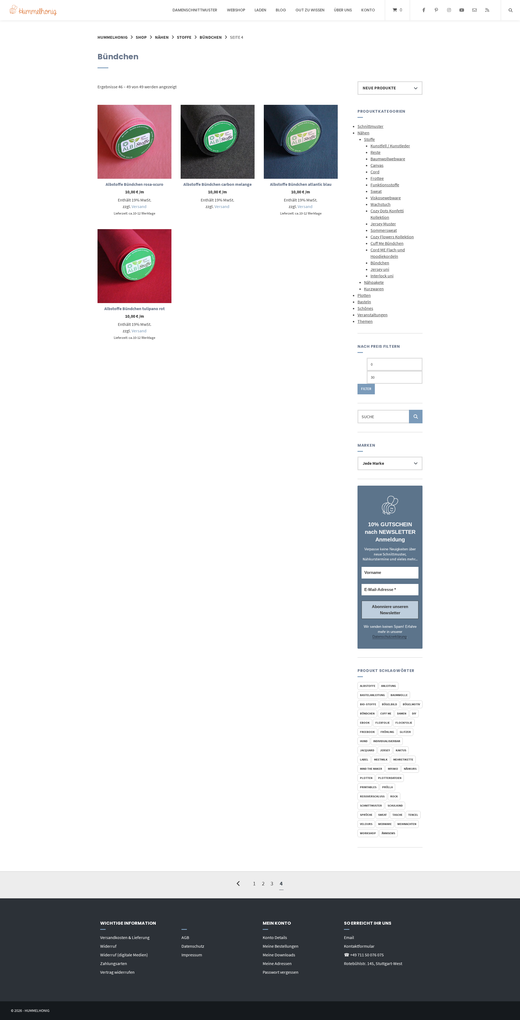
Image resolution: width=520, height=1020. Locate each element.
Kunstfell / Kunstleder (390, 145)
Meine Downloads (279, 954)
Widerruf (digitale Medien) (124, 954)
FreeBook (367, 732)
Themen (365, 321)
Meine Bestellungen (280, 946)
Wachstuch (380, 204)
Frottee (377, 178)
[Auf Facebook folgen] (424, 10)
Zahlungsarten (113, 963)
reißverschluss (372, 796)
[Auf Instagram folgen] (449, 10)
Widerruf (108, 946)
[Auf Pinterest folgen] (436, 10)
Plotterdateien (389, 778)
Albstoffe (367, 686)
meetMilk (381, 759)
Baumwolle (399, 695)
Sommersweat (383, 230)
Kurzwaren (374, 288)
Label (364, 759)
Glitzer (405, 732)
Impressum (191, 954)
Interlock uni (382, 275)
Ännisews (388, 833)
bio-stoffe (368, 704)
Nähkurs (410, 769)
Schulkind (395, 805)
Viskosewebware (385, 197)
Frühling (387, 732)
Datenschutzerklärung (389, 637)
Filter (366, 389)
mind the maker (371, 769)
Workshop (368, 833)
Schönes (365, 308)
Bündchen (211, 37)
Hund (364, 741)
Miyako (393, 769)
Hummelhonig (113, 37)
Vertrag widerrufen (117, 972)
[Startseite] (33, 10)
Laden (260, 10)
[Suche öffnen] (510, 10)
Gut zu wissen (309, 10)
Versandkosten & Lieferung (125, 937)
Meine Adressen (277, 963)
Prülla (387, 787)
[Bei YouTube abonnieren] (462, 10)
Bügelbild (389, 704)
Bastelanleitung (372, 695)
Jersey (385, 750)
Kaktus (401, 750)
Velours (366, 824)
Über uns (343, 10)
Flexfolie (382, 723)
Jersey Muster (383, 223)
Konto (368, 10)
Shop (141, 37)
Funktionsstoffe (384, 184)
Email (349, 937)
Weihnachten (406, 824)
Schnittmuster (371, 126)
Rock (394, 796)
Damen (401, 713)
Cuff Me (385, 713)
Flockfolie (403, 723)
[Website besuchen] (487, 10)
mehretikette (403, 759)
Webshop (236, 10)
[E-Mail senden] (474, 10)
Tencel (413, 815)
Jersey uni (379, 269)
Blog (281, 10)
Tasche (397, 815)
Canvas (377, 165)
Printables (368, 787)
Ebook (365, 723)
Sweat (376, 191)
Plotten (364, 295)
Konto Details (275, 937)
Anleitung (388, 686)
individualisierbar (386, 741)
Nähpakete (374, 282)
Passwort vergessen (280, 972)
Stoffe (184, 37)
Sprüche (366, 815)
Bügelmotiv (411, 704)
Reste (375, 152)
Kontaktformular (359, 946)
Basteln (364, 301)
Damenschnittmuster (195, 10)
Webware (385, 824)
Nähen (162, 37)
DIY (414, 713)
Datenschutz (192, 946)
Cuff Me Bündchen (387, 243)
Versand (139, 206)
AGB (185, 937)
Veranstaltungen (373, 314)
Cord (374, 171)
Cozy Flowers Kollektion (392, 236)
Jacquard (367, 750)
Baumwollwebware (387, 158)
